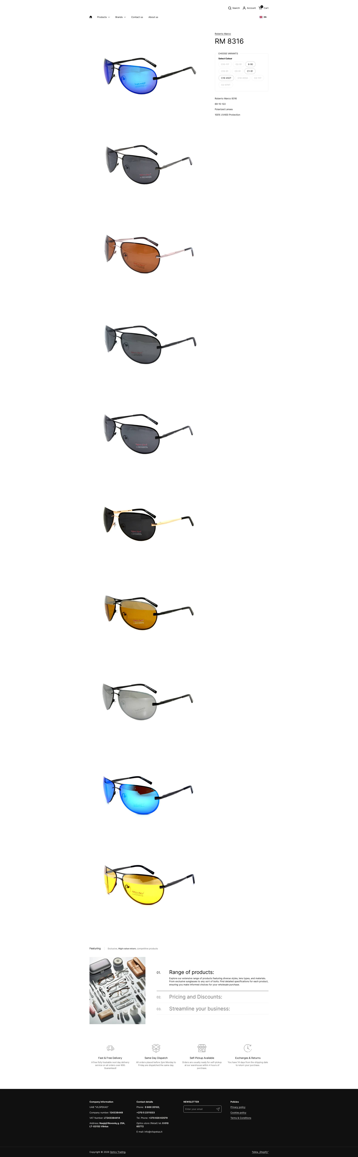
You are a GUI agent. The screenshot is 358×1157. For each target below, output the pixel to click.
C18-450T (226, 78)
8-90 (250, 64)
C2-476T (225, 84)
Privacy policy (237, 1107)
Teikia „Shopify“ (260, 1152)
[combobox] (262, 17)
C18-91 (224, 71)
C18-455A (243, 78)
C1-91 (250, 71)
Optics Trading (117, 1152)
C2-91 (239, 64)
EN (265, 17)
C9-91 (238, 71)
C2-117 (257, 78)
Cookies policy (238, 1112)
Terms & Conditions (240, 1117)
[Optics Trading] (96, 8)
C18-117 (225, 64)
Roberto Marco (223, 33)
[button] (234, 8)
